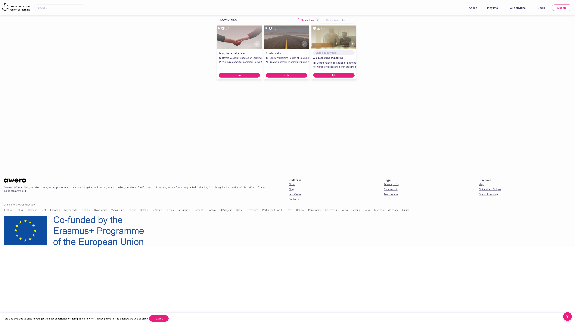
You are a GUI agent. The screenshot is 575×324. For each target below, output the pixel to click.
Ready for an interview (232, 53)
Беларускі (331, 210)
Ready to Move (274, 53)
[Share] (257, 44)
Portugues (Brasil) (272, 210)
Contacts (294, 199)
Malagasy (393, 210)
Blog (291, 189)
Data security (391, 189)
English (8, 210)
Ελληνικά (157, 210)
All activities (518, 7)
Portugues (252, 210)
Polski (367, 210)
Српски (300, 210)
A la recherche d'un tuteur (328, 58)
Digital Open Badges (490, 189)
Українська (117, 210)
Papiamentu (314, 210)
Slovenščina (100, 210)
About (473, 7)
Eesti (43, 210)
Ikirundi (406, 210)
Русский (85, 210)
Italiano (132, 210)
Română (198, 210)
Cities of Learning (488, 194)
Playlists (492, 7)
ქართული (226, 210)
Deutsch (32, 210)
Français (212, 210)
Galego (144, 210)
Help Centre (295, 194)
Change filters (307, 20)
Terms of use (391, 194)
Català (344, 210)
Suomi (239, 210)
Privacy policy (391, 184)
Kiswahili (379, 210)
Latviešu (170, 210)
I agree (159, 318)
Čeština (356, 210)
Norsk (289, 210)
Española (55, 210)
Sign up (561, 7)
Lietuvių (20, 210)
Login (541, 7)
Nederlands (70, 210)
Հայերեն (184, 210)
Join (239, 75)
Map (481, 184)
